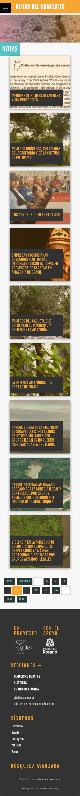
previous (24, 581)
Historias (20, 683)
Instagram (18, 739)
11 (26, 590)
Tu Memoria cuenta (26, 689)
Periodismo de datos (27, 676)
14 (56, 590)
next (9, 599)
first (9, 581)
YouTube (16, 745)
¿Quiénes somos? (24, 697)
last (21, 599)
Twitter (16, 732)
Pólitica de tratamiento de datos (34, 704)
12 (36, 590)
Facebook (17, 726)
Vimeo (15, 751)
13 (46, 590)
